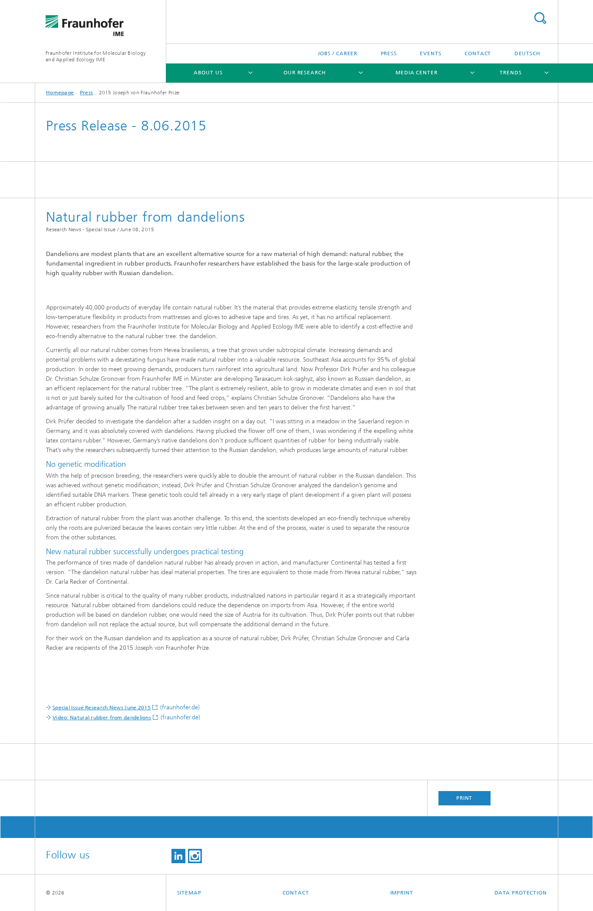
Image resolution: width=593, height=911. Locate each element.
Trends (510, 73)
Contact (478, 53)
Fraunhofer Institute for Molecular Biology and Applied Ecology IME (96, 56)
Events (430, 53)
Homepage (60, 93)
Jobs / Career (338, 53)
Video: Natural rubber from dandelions (102, 718)
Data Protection (520, 893)
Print (464, 798)
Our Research (304, 73)
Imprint (401, 893)
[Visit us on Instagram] (195, 856)
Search (540, 18)
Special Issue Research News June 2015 (102, 708)
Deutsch (527, 53)
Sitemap (189, 893)
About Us (208, 73)
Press (389, 53)
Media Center (416, 73)
